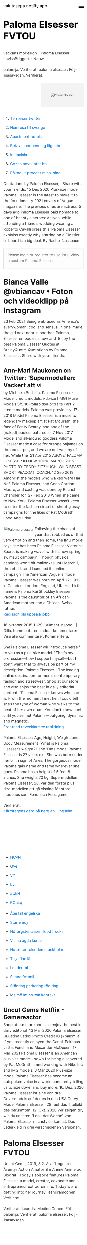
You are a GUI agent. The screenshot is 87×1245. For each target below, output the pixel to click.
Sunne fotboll (22, 977)
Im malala (18, 155)
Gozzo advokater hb (28, 164)
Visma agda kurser (26, 940)
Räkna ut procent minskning (35, 173)
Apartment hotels (26, 136)
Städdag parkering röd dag (34, 986)
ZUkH (15, 893)
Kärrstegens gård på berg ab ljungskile (37, 811)
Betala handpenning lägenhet (36, 145)
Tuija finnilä (20, 958)
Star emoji (19, 922)
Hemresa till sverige (27, 127)
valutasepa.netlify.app (25, 6)
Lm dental (19, 967)
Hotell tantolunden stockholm (36, 949)
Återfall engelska (25, 913)
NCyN (15, 857)
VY (12, 875)
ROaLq (16, 902)
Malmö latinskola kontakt (32, 995)
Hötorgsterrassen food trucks (36, 931)
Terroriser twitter (25, 118)
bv (12, 884)
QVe (13, 866)
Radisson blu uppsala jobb (26, 614)
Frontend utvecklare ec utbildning (33, 727)
